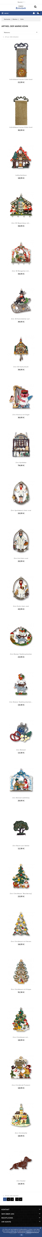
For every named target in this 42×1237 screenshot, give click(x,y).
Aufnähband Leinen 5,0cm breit (21, 79)
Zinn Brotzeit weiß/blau (21, 798)
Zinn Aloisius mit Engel (21, 415)
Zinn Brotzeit (21, 750)
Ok (21, 1235)
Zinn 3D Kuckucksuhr (21, 367)
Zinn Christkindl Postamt (21, 1085)
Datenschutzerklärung (32, 1232)
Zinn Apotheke (21, 462)
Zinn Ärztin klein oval (21, 606)
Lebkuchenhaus (21, 175)
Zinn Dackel (21, 1181)
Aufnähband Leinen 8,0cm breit (21, 127)
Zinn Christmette (21, 1133)
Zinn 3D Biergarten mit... (21, 271)
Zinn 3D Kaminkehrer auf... (21, 319)
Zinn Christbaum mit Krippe (21, 989)
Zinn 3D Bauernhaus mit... (21, 223)
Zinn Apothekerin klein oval (21, 510)
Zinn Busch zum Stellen (21, 846)
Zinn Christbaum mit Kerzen (21, 941)
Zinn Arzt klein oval (21, 558)
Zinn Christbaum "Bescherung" (21, 893)
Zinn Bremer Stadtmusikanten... (21, 702)
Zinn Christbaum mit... (21, 1037)
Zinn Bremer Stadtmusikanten (21, 654)
